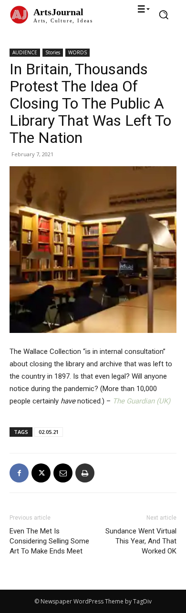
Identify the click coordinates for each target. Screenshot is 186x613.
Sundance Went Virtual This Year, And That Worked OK (140, 541)
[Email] (62, 472)
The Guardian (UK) (141, 401)
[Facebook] (19, 472)
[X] (41, 472)
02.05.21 (49, 431)
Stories (52, 52)
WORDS (77, 52)
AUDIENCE (24, 52)
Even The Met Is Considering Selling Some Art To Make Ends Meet (49, 541)
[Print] (84, 472)
